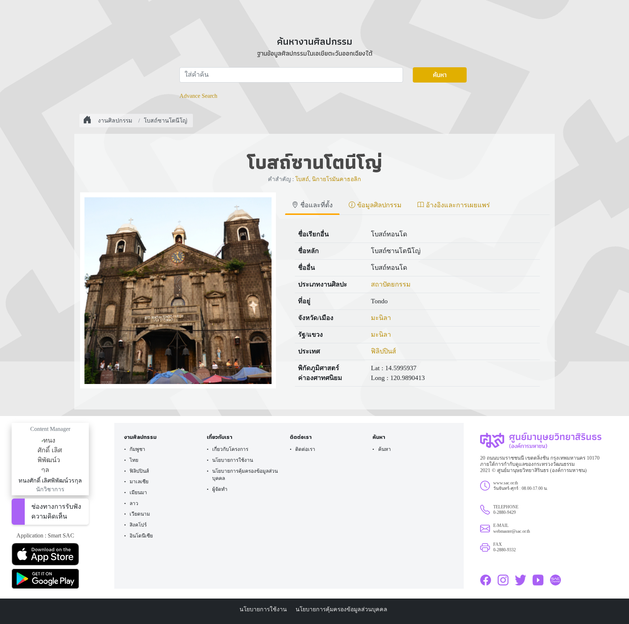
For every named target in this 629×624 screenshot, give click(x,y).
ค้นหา (440, 74)
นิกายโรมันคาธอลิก (336, 179)
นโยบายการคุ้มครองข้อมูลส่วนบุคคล (245, 474)
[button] (50, 554)
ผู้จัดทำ (220, 489)
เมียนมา (138, 492)
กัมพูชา (137, 449)
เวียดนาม (140, 514)
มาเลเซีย (139, 481)
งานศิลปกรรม (115, 120)
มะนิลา (381, 317)
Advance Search (198, 96)
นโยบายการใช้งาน (232, 460)
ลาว (134, 503)
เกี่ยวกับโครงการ (230, 449)
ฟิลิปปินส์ (383, 351)
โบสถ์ (302, 179)
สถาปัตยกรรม (391, 284)
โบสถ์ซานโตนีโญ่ (165, 120)
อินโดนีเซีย (141, 536)
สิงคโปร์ (138, 525)
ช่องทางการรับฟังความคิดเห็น (56, 511)
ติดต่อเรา (305, 449)
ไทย (134, 460)
